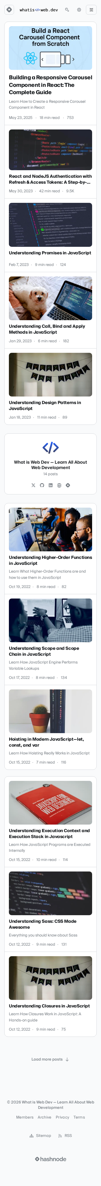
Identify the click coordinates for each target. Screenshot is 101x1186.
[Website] (59, 485)
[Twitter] (33, 485)
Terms (79, 1117)
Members (24, 1117)
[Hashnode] (68, 485)
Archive (44, 1117)
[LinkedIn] (50, 485)
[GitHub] (42, 485)
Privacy (62, 1117)
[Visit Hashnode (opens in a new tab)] (50, 1159)
